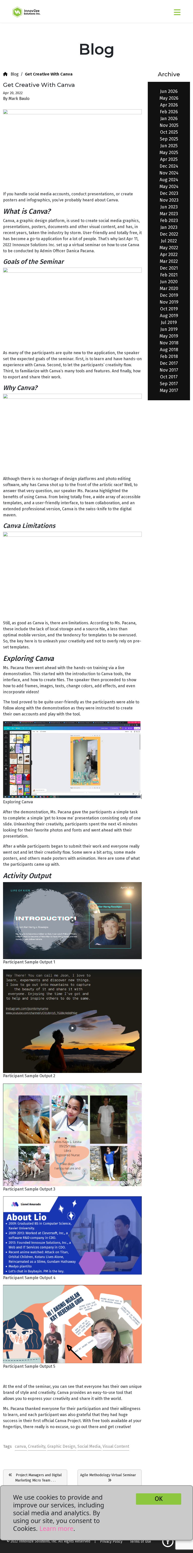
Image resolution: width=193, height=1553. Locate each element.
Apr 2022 (169, 254)
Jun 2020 (169, 281)
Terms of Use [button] (140, 1541)
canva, (21, 1446)
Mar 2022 (169, 261)
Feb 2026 (169, 112)
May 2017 (169, 390)
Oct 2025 (169, 132)
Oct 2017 (169, 377)
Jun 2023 (169, 207)
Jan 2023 (168, 227)
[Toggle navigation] (164, 10)
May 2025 (169, 152)
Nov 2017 (169, 370)
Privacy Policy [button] (111, 1541)
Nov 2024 (168, 173)
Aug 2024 (169, 180)
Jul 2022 (169, 241)
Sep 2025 (169, 139)
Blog (13, 74)
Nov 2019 (169, 302)
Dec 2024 (169, 166)
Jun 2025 (169, 146)
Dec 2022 (169, 234)
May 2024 (169, 186)
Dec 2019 (169, 295)
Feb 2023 (169, 220)
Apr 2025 (169, 159)
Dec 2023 (169, 193)
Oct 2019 (169, 309)
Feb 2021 (169, 275)
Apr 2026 (169, 105)
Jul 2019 (169, 322)
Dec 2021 (169, 268)
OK (159, 1499)
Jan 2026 (169, 118)
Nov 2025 (169, 125)
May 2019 (169, 336)
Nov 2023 (169, 200)
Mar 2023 (169, 213)
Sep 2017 (169, 383)
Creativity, (37, 1446)
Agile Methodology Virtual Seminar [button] (109, 1475)
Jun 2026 (169, 91)
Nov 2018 (169, 343)
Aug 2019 (169, 315)
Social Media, (89, 1446)
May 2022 (169, 247)
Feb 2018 (169, 356)
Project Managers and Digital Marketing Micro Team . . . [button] (37, 1478)
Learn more (56, 1528)
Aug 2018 (169, 349)
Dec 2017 (169, 363)
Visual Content (116, 1446)
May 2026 (169, 98)
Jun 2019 (169, 329)
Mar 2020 (169, 288)
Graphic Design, (61, 1446)
